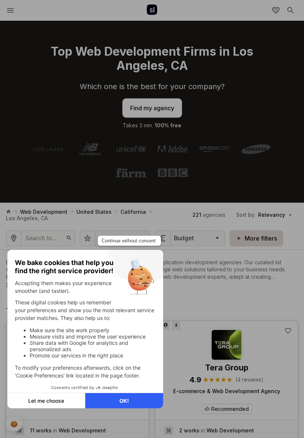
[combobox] (175, 238)
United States (94, 212)
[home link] (8, 211)
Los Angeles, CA (27, 218)
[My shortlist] (275, 10)
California (133, 212)
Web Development (43, 212)
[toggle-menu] (10, 10)
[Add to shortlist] (288, 330)
